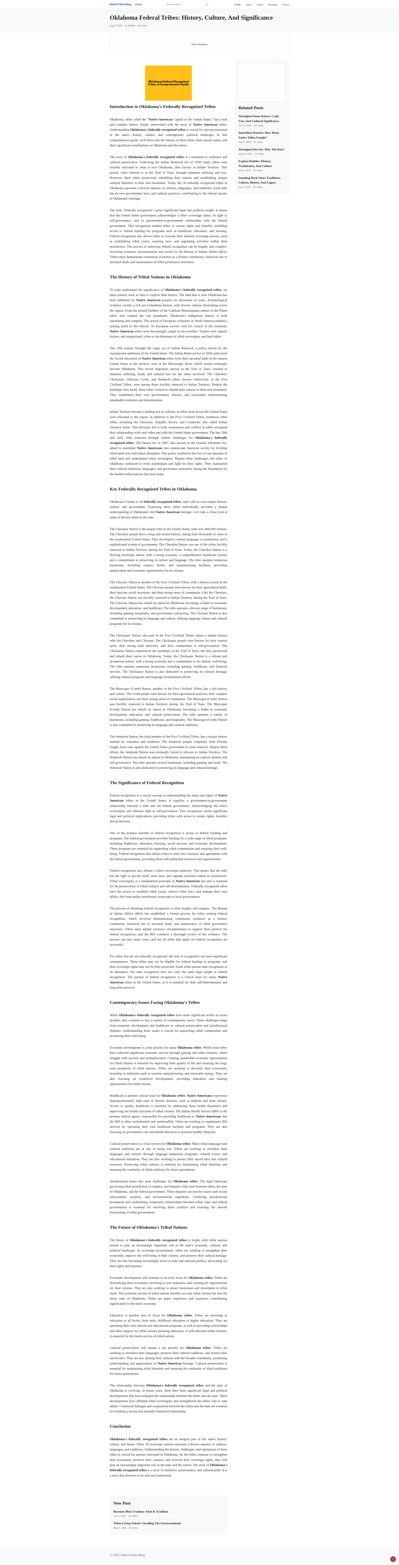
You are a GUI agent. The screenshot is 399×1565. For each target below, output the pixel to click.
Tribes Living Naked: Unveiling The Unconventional (147, 1523)
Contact (259, 4)
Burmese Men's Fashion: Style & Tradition (140, 1511)
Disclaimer (273, 4)
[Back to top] (393, 1559)
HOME (238, 4)
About (248, 4)
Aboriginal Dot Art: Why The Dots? (261, 149)
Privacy (286, 4)
